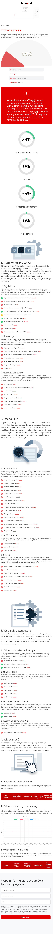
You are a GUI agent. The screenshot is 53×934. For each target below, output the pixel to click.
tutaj (40, 913)
